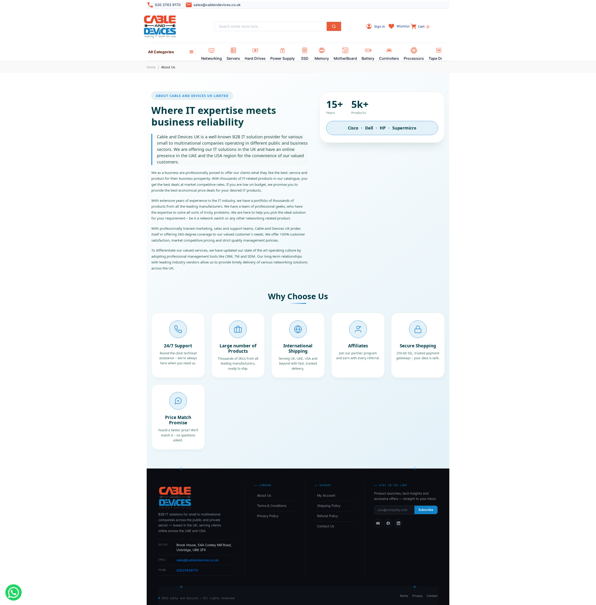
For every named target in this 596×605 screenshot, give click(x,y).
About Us (264, 495)
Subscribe (426, 510)
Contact (432, 596)
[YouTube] (378, 523)
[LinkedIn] (399, 523)
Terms (404, 596)
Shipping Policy (329, 506)
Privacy (417, 596)
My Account (326, 495)
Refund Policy (327, 516)
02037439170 (187, 570)
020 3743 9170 (168, 5)
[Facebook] (388, 523)
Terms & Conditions (271, 506)
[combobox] (271, 26)
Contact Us (325, 526)
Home (151, 67)
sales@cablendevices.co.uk (216, 5)
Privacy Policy (267, 516)
